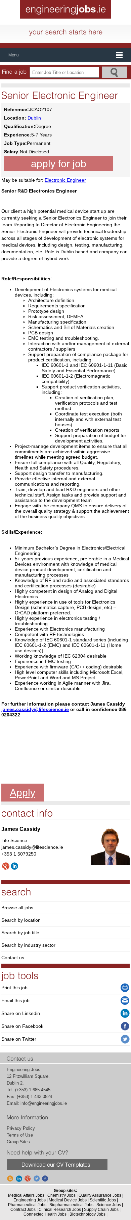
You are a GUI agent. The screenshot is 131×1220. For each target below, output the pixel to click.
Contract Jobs (23, 1209)
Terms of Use (20, 1135)
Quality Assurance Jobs (100, 1195)
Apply (22, 792)
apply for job (58, 163)
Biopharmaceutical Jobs (71, 1204)
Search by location (21, 920)
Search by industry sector (28, 945)
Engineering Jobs (29, 1200)
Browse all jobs (17, 907)
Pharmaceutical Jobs (27, 1204)
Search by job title (20, 932)
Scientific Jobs (103, 1200)
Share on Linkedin (20, 1013)
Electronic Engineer (65, 180)
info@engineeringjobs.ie (43, 1103)
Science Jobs (108, 1204)
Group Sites (18, 1141)
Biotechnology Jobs (87, 1214)
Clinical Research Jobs (60, 1209)
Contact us (12, 957)
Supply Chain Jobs (101, 1209)
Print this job (14, 987)
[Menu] (65, 55)
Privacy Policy (21, 1128)
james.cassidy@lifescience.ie (35, 709)
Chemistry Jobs (61, 1195)
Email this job (15, 1000)
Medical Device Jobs (68, 1200)
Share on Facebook (22, 1026)
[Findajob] (14, 72)
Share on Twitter (18, 1039)
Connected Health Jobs (45, 1214)
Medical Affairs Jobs (26, 1195)
